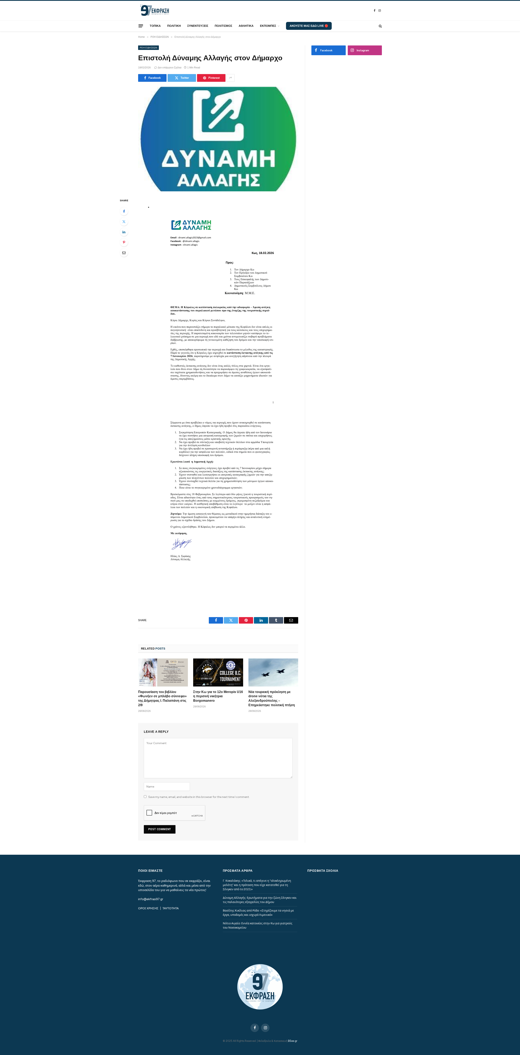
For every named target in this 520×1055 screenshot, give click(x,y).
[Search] (380, 25)
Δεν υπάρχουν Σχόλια (169, 67)
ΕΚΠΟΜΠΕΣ (268, 25)
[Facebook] (124, 211)
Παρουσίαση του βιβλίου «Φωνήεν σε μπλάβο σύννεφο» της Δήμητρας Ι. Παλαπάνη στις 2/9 (162, 698)
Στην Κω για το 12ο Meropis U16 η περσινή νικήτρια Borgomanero (218, 696)
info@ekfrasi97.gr (150, 899)
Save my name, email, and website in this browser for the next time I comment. (199, 797)
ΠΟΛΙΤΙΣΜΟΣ (223, 25)
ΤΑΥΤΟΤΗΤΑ (170, 908)
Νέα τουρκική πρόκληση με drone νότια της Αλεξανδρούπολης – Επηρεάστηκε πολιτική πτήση (271, 698)
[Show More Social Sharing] (230, 78)
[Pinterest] (124, 242)
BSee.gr (292, 1040)
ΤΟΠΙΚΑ (155, 25)
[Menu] (141, 26)
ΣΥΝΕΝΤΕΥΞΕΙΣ (197, 25)
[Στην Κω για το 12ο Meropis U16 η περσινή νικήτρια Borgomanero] (218, 672)
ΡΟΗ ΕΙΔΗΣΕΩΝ (148, 47)
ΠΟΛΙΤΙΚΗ (174, 25)
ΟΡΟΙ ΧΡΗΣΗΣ (148, 908)
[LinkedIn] (124, 232)
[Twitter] (124, 222)
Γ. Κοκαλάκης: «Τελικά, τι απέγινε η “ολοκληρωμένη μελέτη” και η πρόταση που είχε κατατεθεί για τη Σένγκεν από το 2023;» (257, 885)
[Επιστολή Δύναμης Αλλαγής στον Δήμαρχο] (218, 139)
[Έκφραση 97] (154, 10)
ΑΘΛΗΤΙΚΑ (246, 25)
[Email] (124, 253)
